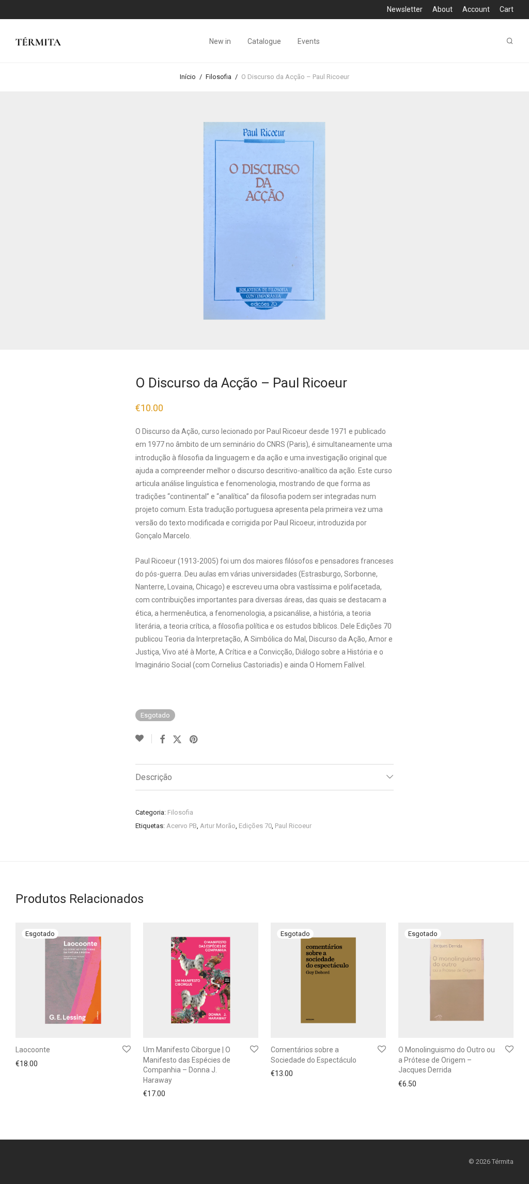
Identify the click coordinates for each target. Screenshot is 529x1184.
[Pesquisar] (510, 41)
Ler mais (26, 1065)
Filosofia (218, 77)
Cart (507, 9)
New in (220, 41)
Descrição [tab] (153, 777)
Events (309, 41)
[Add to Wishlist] (143, 738)
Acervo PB (181, 826)
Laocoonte (32, 1050)
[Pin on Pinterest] (194, 740)
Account (476, 9)
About (442, 9)
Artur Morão (218, 826)
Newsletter (405, 9)
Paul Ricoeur (293, 826)
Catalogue (264, 41)
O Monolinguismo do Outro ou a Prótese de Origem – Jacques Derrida (446, 1060)
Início (188, 77)
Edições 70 (255, 826)
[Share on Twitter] (177, 740)
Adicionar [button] (155, 1093)
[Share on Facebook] (162, 740)
